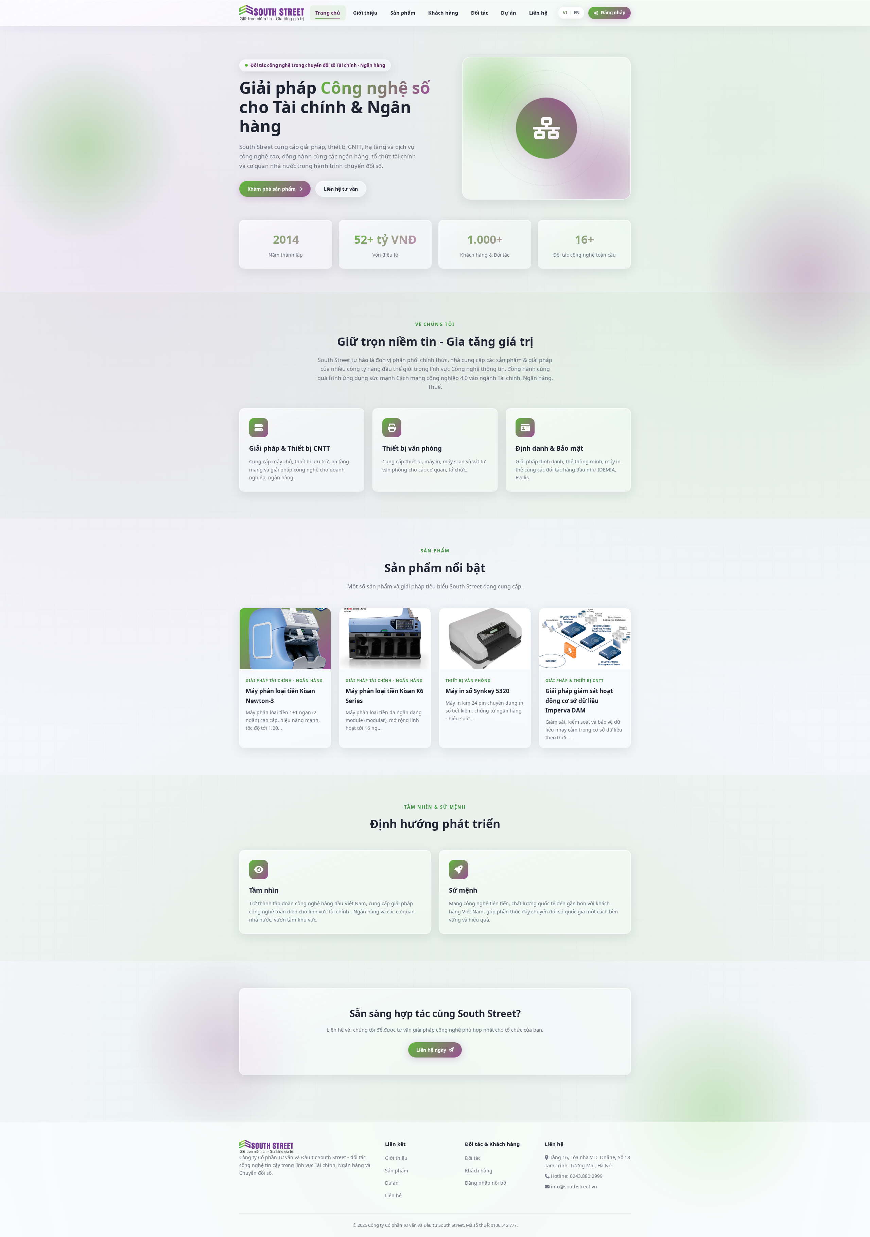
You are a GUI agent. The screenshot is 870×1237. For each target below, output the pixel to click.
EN (577, 13)
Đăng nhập (613, 13)
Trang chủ (327, 12)
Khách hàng (443, 12)
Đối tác (479, 12)
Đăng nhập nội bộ (485, 1183)
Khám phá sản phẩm (271, 189)
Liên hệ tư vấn (341, 189)
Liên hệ (538, 12)
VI (565, 13)
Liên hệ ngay (431, 1050)
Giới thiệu (365, 12)
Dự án (508, 12)
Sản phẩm (402, 12)
